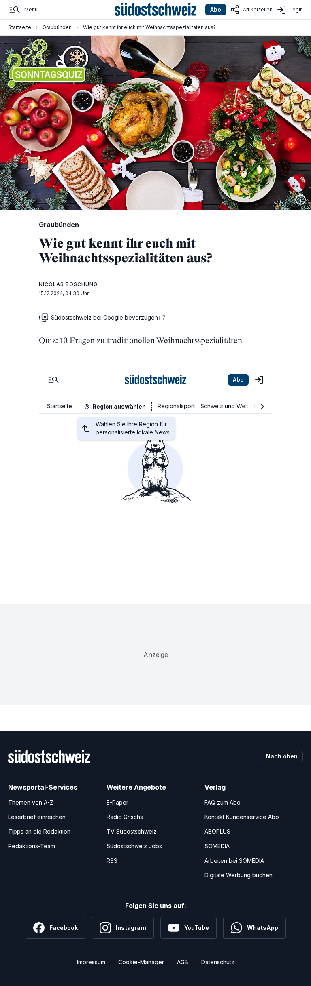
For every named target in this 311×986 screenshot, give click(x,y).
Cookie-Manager (141, 962)
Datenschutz (217, 962)
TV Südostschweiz (132, 831)
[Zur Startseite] (156, 10)
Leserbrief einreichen (37, 816)
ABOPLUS (217, 831)
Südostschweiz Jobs (134, 846)
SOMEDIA (217, 846)
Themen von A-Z (30, 802)
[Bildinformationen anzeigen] (300, 199)
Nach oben (282, 756)
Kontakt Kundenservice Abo (241, 816)
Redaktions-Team (31, 846)
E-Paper (117, 802)
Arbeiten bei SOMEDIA (234, 860)
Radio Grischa (125, 816)
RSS (112, 860)
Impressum (91, 962)
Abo (215, 9)
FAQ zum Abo (222, 802)
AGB (182, 962)
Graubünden (57, 27)
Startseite (19, 27)
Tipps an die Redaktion (39, 831)
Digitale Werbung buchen (238, 875)
